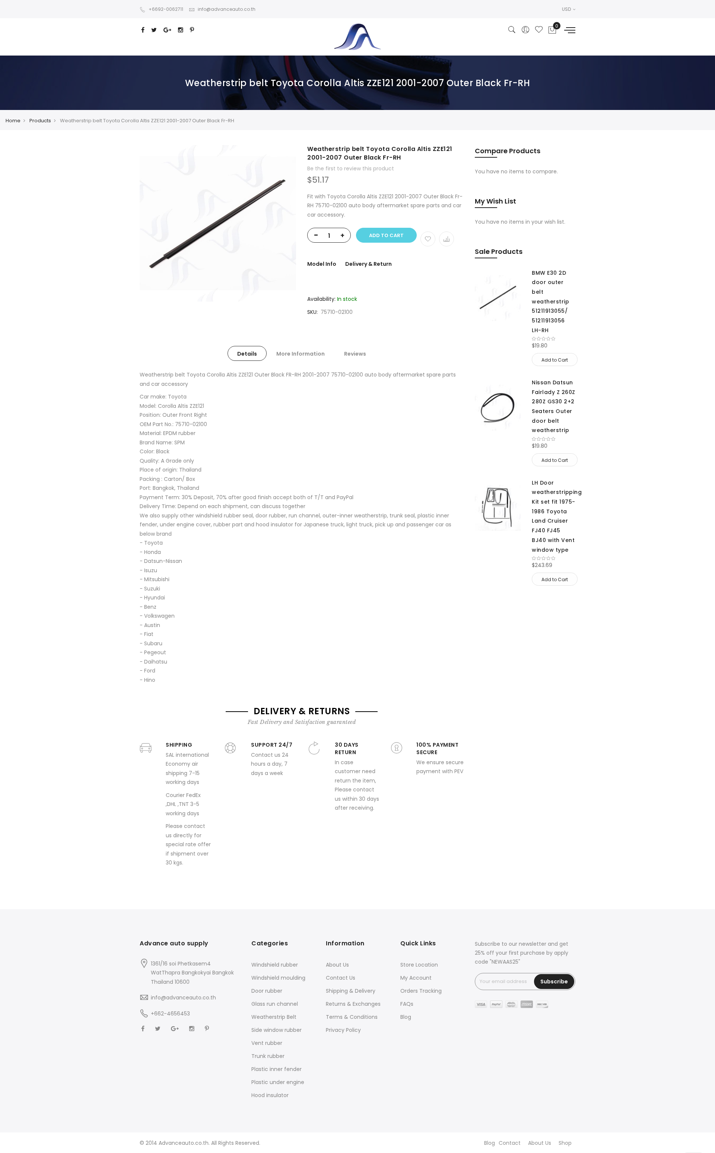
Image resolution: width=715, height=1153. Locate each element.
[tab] (247, 353)
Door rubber (266, 991)
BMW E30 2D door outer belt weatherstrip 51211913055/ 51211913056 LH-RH (550, 301)
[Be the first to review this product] (553, 339)
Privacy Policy (343, 1030)
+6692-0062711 (166, 9)
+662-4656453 (170, 1013)
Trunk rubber (268, 1056)
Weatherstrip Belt (273, 1017)
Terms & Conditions (352, 1017)
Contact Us (340, 978)
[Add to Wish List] (427, 238)
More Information (300, 353)
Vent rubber (266, 1043)
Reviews (355, 353)
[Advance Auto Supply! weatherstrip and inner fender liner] (357, 36)
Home (13, 120)
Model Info (321, 264)
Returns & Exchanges (353, 1004)
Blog (405, 1017)
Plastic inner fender (276, 1069)
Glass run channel (274, 1004)
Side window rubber (276, 1030)
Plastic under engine (277, 1082)
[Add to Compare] (446, 238)
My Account (416, 978)
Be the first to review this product (350, 168)
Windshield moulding (278, 978)
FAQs (406, 1004)
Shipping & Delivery (350, 991)
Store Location (419, 964)
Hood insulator (270, 1095)
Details (247, 353)
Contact (510, 1143)
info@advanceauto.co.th (226, 9)
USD (567, 9)
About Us (337, 964)
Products (40, 120)
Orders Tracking (421, 991)
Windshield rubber (274, 964)
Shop (565, 1143)
